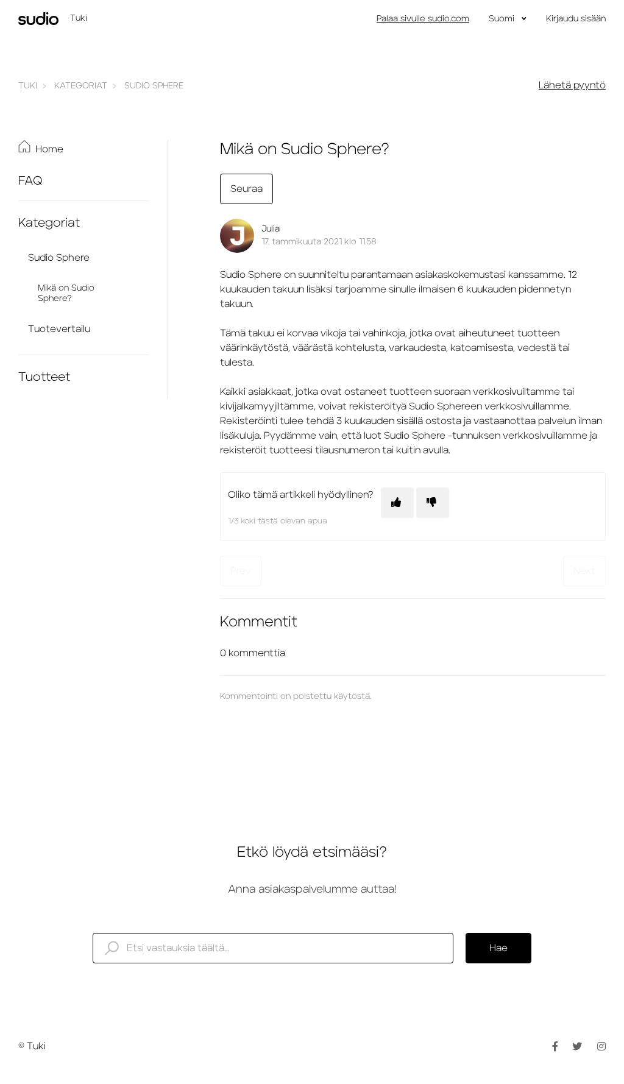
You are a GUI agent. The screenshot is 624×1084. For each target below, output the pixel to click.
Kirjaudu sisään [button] (576, 19)
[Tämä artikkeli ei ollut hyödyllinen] (432, 502)
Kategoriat (80, 86)
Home (49, 149)
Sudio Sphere (153, 86)
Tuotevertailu (59, 329)
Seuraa (246, 189)
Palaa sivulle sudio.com (423, 19)
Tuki (27, 86)
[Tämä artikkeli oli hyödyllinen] (397, 502)
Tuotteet (44, 377)
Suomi (503, 19)
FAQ (30, 181)
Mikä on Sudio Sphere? (66, 293)
